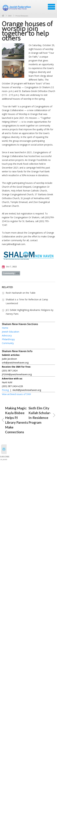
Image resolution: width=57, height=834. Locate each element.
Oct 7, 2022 (11, 266)
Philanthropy (8, 339)
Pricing (5, 389)
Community (11, 273)
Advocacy (7, 335)
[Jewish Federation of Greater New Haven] (17, 8)
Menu (51, 7)
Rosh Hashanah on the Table (20, 292)
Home (3, 16)
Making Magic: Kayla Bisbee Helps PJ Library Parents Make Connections (16, 420)
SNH (10, 16)
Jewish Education (10, 331)
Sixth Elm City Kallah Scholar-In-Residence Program (39, 415)
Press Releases (22, 16)
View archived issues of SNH (16, 394)
